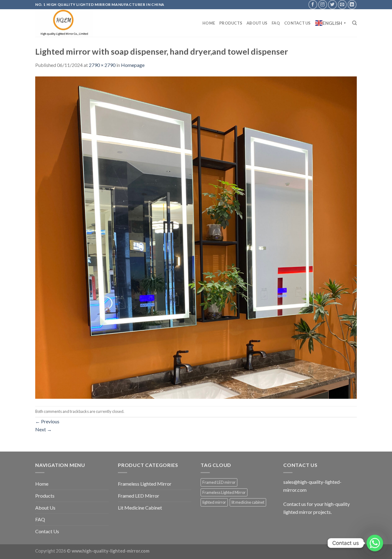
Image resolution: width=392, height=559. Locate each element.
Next (43, 429)
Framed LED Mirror (138, 496)
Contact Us (297, 23)
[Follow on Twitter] (332, 4)
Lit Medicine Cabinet (140, 507)
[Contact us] (375, 543)
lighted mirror (214, 502)
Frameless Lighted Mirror (145, 484)
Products (230, 23)
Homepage (133, 65)
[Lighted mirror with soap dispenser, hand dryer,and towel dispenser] (196, 237)
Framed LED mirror (219, 482)
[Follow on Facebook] (312, 4)
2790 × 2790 (102, 65)
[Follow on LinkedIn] (352, 4)
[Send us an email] (342, 4)
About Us (257, 23)
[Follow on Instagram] (322, 4)
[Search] (354, 23)
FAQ (276, 23)
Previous (47, 421)
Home (208, 23)
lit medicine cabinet (248, 502)
